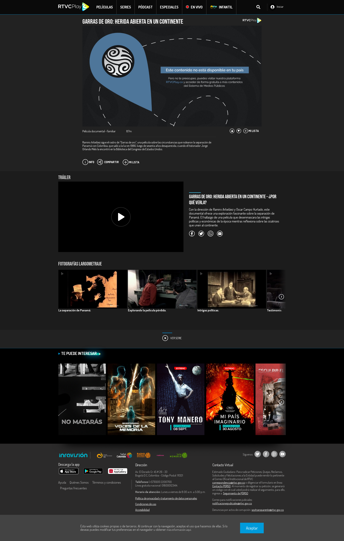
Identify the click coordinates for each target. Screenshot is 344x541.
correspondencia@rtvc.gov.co (228, 482)
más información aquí (179, 529)
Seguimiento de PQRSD (235, 493)
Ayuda (62, 482)
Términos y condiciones (106, 482)
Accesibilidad (142, 510)
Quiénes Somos (79, 482)
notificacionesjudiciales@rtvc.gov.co (232, 503)
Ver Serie (176, 338)
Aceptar (252, 527)
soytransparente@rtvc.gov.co (268, 510)
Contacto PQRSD (221, 486)
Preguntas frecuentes (73, 488)
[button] (281, 297)
